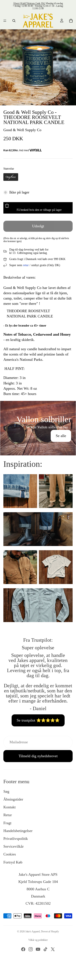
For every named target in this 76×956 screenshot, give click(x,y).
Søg (6, 791)
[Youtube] (38, 949)
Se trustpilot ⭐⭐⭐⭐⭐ (38, 720)
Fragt (7, 823)
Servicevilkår (13, 846)
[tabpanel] (38, 428)
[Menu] (5, 21)
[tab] (38, 405)
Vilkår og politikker (38, 939)
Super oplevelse (38, 647)
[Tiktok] (45, 949)
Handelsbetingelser (18, 831)
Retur (7, 815)
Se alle (61, 436)
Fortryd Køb (12, 862)
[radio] (10, 177)
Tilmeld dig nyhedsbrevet (38, 756)
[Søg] (14, 20)
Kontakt (9, 807)
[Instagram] (30, 949)
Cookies (9, 854)
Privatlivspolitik (15, 838)
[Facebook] (23, 949)
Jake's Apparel (32, 931)
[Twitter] (52, 949)
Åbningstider (13, 799)
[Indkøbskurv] (71, 20)
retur (26, 265)
